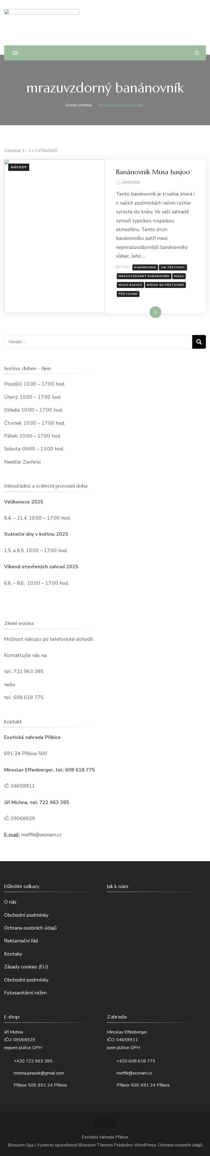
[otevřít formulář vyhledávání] (197, 53)
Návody (19, 167)
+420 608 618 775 (135, 1061)
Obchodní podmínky (26, 915)
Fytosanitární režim (25, 992)
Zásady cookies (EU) (26, 966)
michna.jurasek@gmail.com (39, 1073)
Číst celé (148, 312)
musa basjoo (130, 285)
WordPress (145, 1145)
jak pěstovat (173, 267)
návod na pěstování (165, 285)
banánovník (145, 267)
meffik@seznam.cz (134, 1073)
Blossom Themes (95, 1145)
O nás (10, 902)
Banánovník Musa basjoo (153, 172)
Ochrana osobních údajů (30, 928)
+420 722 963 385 (33, 1061)
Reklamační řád (21, 940)
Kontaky (13, 954)
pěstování (128, 294)
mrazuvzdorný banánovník (144, 276)
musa (179, 276)
